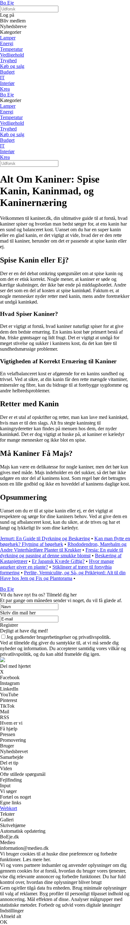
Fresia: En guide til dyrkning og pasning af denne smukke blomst (61, 552)
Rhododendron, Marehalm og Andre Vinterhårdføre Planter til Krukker (63, 547)
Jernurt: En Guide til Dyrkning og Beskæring (45, 538)
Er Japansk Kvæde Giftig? (58, 561)
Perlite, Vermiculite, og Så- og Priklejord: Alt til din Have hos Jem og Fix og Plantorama (63, 575)
